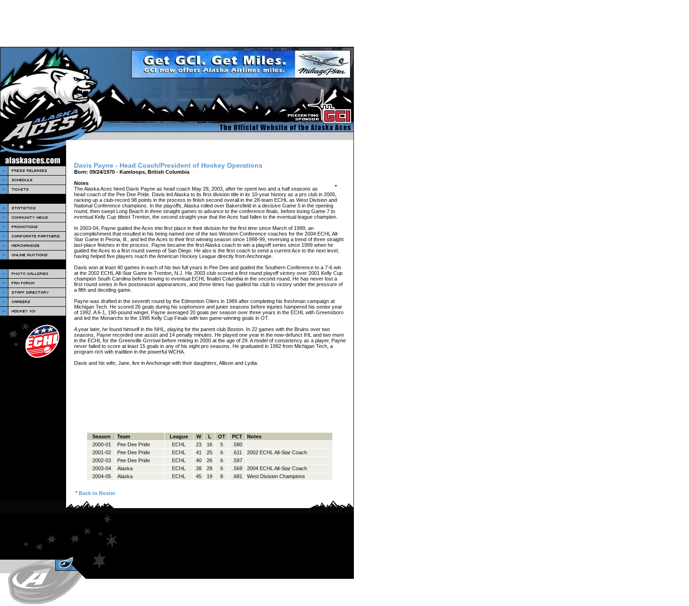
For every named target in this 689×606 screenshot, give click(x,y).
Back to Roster (97, 493)
